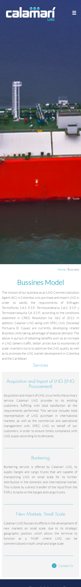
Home (61, 269)
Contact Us (65, 565)
